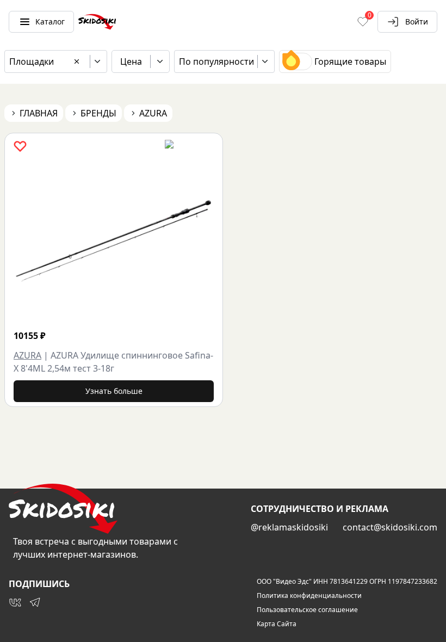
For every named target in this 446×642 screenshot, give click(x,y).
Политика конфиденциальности (309, 595)
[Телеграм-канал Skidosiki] (34, 602)
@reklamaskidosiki (289, 527)
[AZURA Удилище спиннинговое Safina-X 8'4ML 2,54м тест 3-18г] (114, 239)
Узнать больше (114, 391)
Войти (416, 21)
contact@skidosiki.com (390, 527)
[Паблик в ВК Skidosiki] (15, 602)
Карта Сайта (276, 624)
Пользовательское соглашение (307, 610)
